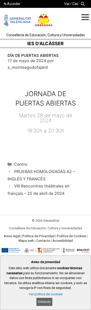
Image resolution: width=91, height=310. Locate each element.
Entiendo (44, 302)
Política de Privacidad (38, 236)
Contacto (43, 241)
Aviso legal (12, 236)
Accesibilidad (63, 241)
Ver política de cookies (45, 294)
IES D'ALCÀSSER (45, 43)
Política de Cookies (71, 236)
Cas (75, 4)
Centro (21, 164)
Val (66, 4)
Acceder (13, 4)
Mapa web (26, 241)
